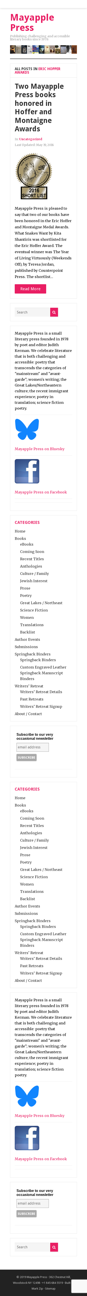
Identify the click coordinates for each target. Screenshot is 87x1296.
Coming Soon (32, 551)
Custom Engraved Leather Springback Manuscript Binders (43, 673)
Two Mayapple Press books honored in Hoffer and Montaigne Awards (39, 107)
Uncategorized (30, 139)
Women (27, 617)
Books (20, 538)
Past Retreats (32, 699)
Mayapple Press (37, 1277)
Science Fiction (34, 610)
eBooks (26, 544)
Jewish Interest (34, 581)
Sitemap (50, 1288)
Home (20, 531)
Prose (25, 588)
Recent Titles (32, 559)
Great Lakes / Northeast (41, 603)
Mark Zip (37, 1288)
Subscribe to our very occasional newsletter (35, 736)
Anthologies (31, 566)
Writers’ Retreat (29, 686)
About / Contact (28, 714)
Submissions (26, 647)
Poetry (26, 595)
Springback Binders (33, 654)
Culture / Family (34, 573)
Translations (32, 625)
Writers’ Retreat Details (41, 692)
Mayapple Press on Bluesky (39, 449)
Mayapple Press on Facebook (41, 492)
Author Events (27, 639)
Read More (30, 288)
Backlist (27, 632)
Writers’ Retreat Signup (41, 706)
